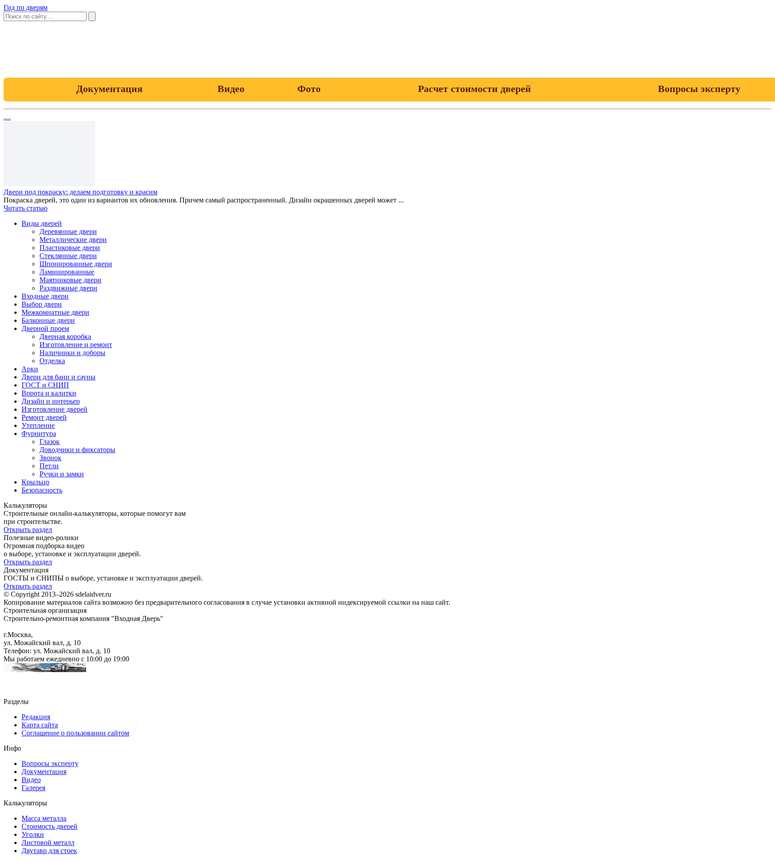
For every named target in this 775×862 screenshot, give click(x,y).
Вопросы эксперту (50, 763)
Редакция (36, 717)
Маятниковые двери (70, 280)
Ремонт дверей (44, 417)
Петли (49, 466)
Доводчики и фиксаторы (77, 449)
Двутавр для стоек (49, 850)
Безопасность (42, 490)
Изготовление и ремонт (75, 344)
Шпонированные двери (75, 264)
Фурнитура (39, 433)
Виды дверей (42, 223)
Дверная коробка (65, 336)
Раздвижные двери (68, 288)
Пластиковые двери (69, 247)
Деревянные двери (68, 231)
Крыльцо (35, 482)
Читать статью (26, 208)
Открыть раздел (28, 529)
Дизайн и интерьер (51, 401)
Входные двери (45, 296)
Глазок (49, 441)
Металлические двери (73, 239)
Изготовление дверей (54, 409)
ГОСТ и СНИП (45, 385)
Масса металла (44, 818)
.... (7, 117)
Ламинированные (66, 272)
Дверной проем (45, 328)
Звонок (50, 458)
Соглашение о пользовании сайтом (75, 733)
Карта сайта (40, 725)
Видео (231, 88)
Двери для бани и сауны (59, 377)
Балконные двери (48, 320)
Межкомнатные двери (55, 312)
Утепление (38, 425)
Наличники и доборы (72, 352)
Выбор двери (42, 304)
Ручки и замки (61, 474)
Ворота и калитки (49, 393)
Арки (30, 369)
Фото (309, 88)
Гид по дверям (26, 7)
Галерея (33, 788)
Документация (109, 88)
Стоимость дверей (50, 826)
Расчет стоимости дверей (474, 88)
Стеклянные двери (68, 255)
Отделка (52, 361)
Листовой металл (48, 842)
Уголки (33, 834)
